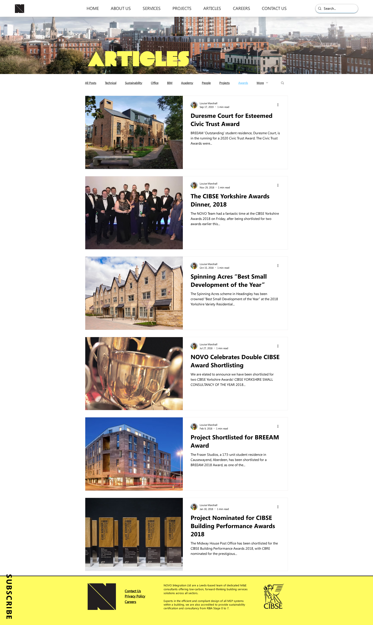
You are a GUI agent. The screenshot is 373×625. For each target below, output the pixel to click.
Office (154, 83)
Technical (110, 83)
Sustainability (133, 83)
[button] (121, 8)
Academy (187, 83)
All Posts (90, 83)
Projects (224, 83)
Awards (243, 83)
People (206, 83)
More (260, 83)
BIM (169, 83)
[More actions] (279, 104)
